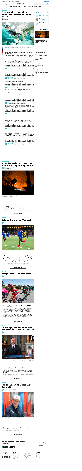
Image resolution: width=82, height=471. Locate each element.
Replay (31, 3)
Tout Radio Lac (26, 457)
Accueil (14, 453)
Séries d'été (20, 6)
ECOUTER (19, 3)
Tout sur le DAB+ (35, 6)
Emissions (10, 6)
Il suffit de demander (27, 454)
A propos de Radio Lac (16, 456)
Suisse (36, 455)
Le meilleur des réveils (27, 453)
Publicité (3, 1)
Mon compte (46, 1)
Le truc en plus (38, 457)
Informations (26, 456)
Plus (40, 6)
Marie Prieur (7, 19)
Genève (36, 453)
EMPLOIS (14, 458)
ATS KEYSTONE (7, 168)
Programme (25, 3)
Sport (36, 456)
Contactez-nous (8, 1)
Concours (25, 6)
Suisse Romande (38, 454)
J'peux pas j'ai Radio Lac (27, 455)
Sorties (29, 6)
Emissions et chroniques (16, 454)
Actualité (15, 6)
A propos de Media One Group (16, 1)
